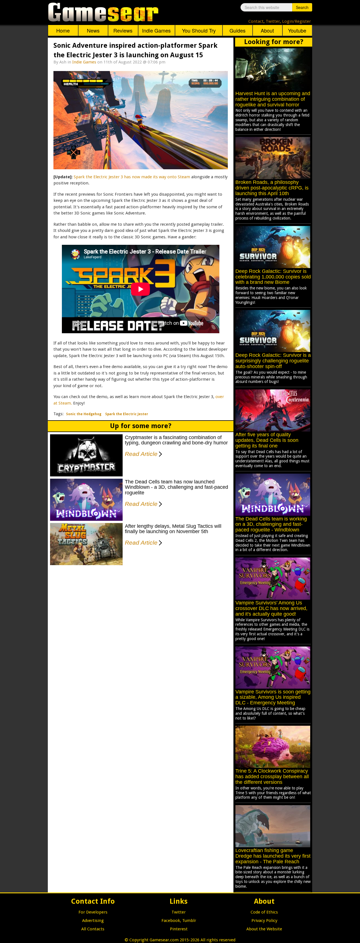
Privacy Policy (264, 920)
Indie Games (156, 30)
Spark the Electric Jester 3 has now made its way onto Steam (132, 176)
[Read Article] (159, 450)
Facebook (170, 920)
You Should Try (199, 30)
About (267, 30)
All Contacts (92, 928)
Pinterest (179, 928)
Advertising (93, 920)
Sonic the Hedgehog (83, 414)
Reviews (122, 30)
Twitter (273, 21)
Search (302, 7)
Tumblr (189, 920)
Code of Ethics (264, 912)
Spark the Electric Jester (126, 414)
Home (63, 30)
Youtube (297, 30)
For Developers (92, 912)
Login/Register (296, 21)
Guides (238, 30)
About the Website (264, 928)
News (93, 30)
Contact (256, 21)
